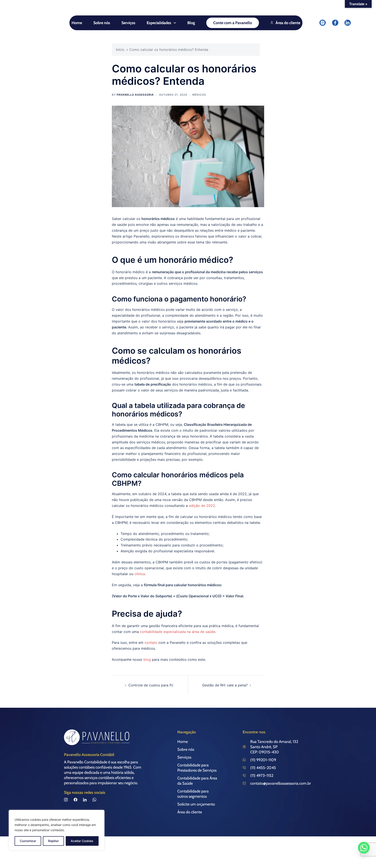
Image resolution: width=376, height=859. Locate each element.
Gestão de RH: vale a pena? (225, 685)
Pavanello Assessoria (135, 94)
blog (147, 659)
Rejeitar (53, 841)
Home (77, 22)
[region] (56, 830)
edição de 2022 (202, 505)
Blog (191, 22)
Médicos (199, 94)
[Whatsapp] (364, 848)
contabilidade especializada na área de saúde (177, 631)
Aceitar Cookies (82, 841)
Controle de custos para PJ (150, 685)
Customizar (28, 841)
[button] (161, 22)
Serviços (128, 22)
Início (120, 49)
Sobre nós (101, 22)
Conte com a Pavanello (232, 22)
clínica (139, 574)
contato (150, 642)
